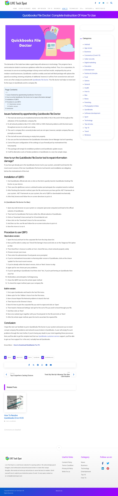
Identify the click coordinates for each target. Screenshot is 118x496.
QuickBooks (36, 357)
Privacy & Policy (67, 468)
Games (86, 81)
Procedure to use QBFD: (13, 102)
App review (88, 48)
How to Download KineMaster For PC (27, 345)
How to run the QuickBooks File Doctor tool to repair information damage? (28, 97)
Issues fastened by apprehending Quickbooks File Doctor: (24, 95)
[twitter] (107, 463)
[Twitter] (99, 3)
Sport (86, 117)
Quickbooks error (49, 357)
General (87, 84)
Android (87, 44)
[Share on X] (33, 365)
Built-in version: (14, 106)
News (86, 99)
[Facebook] (95, 3)
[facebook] (102, 463)
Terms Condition (67, 465)
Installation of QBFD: (12, 99)
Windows (87, 135)
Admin (9, 357)
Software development (92, 113)
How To (83, 478)
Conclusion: (9, 108)
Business (87, 52)
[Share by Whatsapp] (42, 365)
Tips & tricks (88, 124)
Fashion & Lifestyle (90, 73)
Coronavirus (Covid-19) (92, 55)
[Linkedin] (103, 3)
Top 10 (86, 128)
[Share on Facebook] (29, 365)
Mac (85, 95)
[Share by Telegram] (46, 365)
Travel (86, 131)
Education (87, 66)
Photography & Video (91, 106)
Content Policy (67, 462)
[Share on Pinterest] (38, 365)
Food (86, 77)
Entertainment (89, 70)
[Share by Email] (51, 365)
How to (30, 357)
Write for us (66, 471)
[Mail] (107, 3)
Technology (88, 120)
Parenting (87, 102)
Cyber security (89, 59)
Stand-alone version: (15, 104)
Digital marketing (90, 62)
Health (86, 88)
